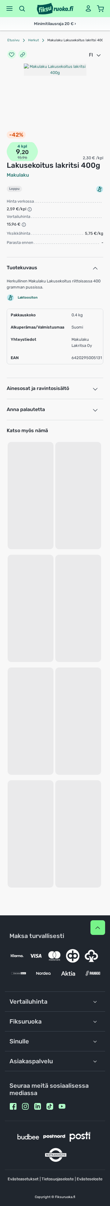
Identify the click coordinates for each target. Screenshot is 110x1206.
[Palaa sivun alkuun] (97, 927)
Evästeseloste (89, 1179)
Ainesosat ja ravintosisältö (38, 388)
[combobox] (95, 55)
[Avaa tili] (88, 8)
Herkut (33, 40)
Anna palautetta (26, 409)
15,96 (22, 158)
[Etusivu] (55, 8)
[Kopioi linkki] (22, 55)
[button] (9, 8)
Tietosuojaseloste (58, 1179)
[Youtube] (62, 1106)
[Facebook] (13, 1106)
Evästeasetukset (23, 1179)
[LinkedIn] (37, 1106)
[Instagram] (25, 1106)
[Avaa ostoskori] (100, 8)
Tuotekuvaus (22, 267)
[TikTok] (49, 1106)
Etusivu (13, 40)
